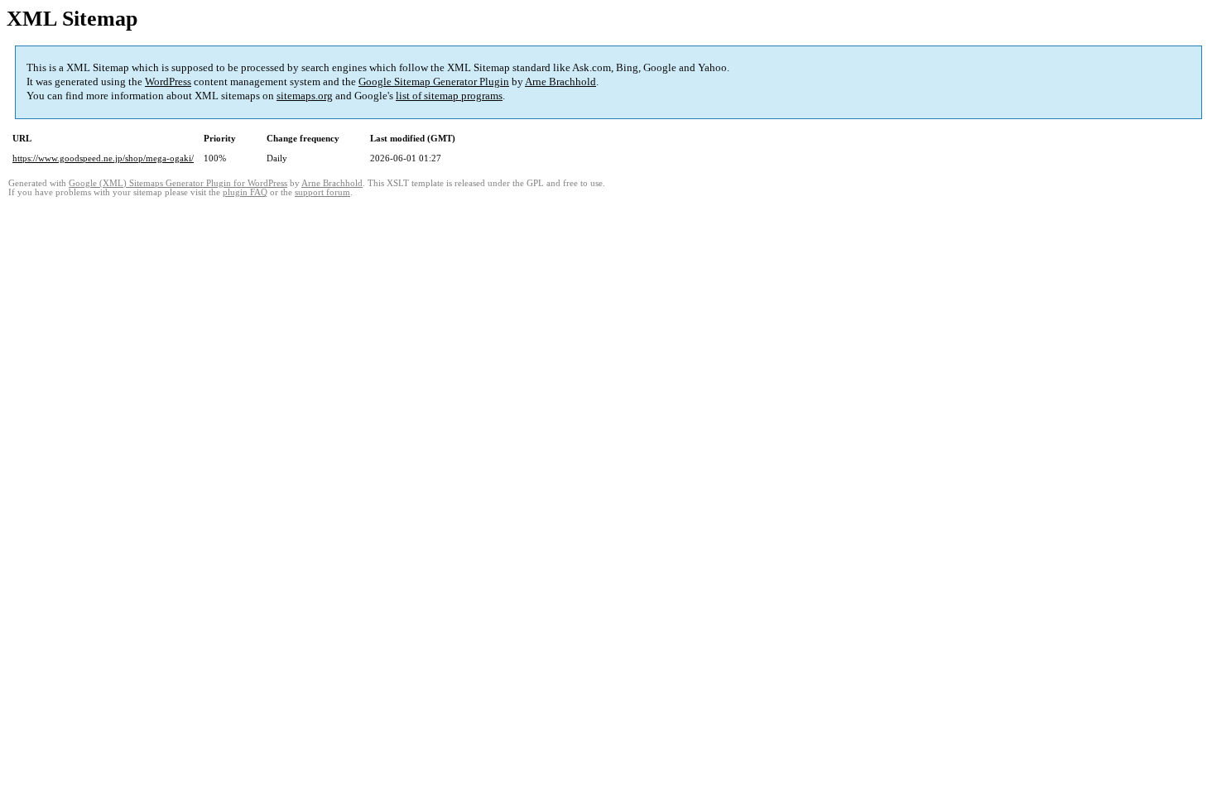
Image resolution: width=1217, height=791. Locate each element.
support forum (322, 192)
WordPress (168, 81)
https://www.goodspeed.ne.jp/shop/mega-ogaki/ (103, 158)
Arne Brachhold (560, 81)
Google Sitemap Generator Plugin (433, 81)
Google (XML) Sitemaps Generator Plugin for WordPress (178, 183)
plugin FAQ (245, 192)
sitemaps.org (305, 95)
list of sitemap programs (449, 95)
